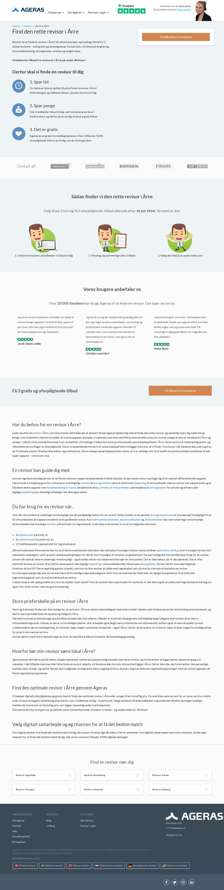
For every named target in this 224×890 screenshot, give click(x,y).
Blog (48, 820)
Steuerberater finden (144, 865)
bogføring (28, 492)
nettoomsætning (29, 539)
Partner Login (88, 825)
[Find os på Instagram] (184, 882)
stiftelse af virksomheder (114, 487)
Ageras (16, 25)
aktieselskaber (154, 519)
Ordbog (50, 825)
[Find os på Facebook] (167, 882)
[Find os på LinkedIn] (192, 882)
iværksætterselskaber (105, 519)
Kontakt (16, 825)
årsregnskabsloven (162, 515)
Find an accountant (176, 865)
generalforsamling (168, 550)
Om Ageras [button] (75, 12)
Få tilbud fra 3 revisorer (176, 37)
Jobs (14, 831)
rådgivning (139, 483)
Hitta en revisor (54, 865)
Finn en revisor (81, 865)
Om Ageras (18, 820)
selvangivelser (157, 487)
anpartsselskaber (130, 519)
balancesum (26, 534)
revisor (37, 433)
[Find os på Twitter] (176, 882)
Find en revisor (27, 865)
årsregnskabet (102, 483)
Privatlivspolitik (21, 836)
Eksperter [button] (55, 12)
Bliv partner (87, 820)
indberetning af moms (63, 487)
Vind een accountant (110, 865)
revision (85, 483)
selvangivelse (148, 563)
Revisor (28, 25)
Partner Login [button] (97, 12)
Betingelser (19, 842)
